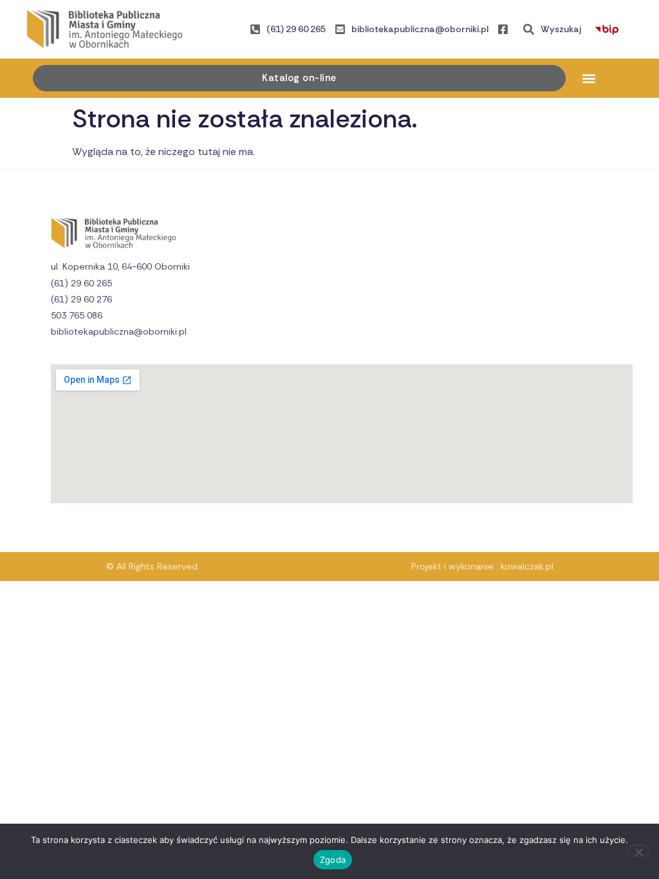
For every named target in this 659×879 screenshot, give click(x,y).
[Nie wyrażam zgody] (638, 850)
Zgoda (333, 860)
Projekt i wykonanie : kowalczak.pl (482, 566)
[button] (589, 78)
